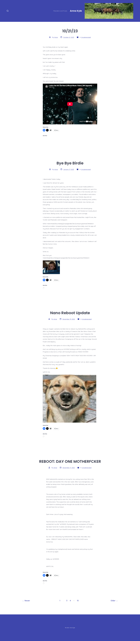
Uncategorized (86, 37)
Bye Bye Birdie (70, 163)
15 (78, 600)
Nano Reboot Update (70, 312)
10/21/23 (70, 31)
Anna (56, 37)
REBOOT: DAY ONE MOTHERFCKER (70, 461)
